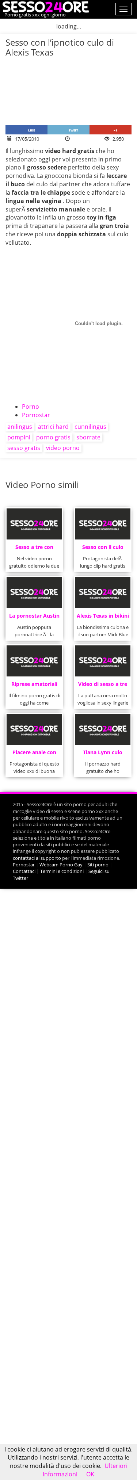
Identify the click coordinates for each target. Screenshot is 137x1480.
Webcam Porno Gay (61, 864)
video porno (63, 448)
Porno (30, 407)
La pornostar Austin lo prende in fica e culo (34, 617)
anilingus (19, 427)
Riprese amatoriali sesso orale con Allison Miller (34, 686)
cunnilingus (90, 427)
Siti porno (98, 864)
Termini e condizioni (62, 871)
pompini (18, 437)
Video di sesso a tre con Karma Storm (102, 686)
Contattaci (24, 871)
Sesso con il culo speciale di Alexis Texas (102, 549)
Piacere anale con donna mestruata (34, 754)
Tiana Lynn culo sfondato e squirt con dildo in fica (103, 754)
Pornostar (36, 415)
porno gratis (53, 437)
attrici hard (53, 427)
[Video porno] (45, 6)
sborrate (88, 437)
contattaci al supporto (37, 858)
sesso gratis (23, 448)
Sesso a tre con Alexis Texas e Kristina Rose (34, 549)
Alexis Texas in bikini (103, 615)
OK (90, 1474)
